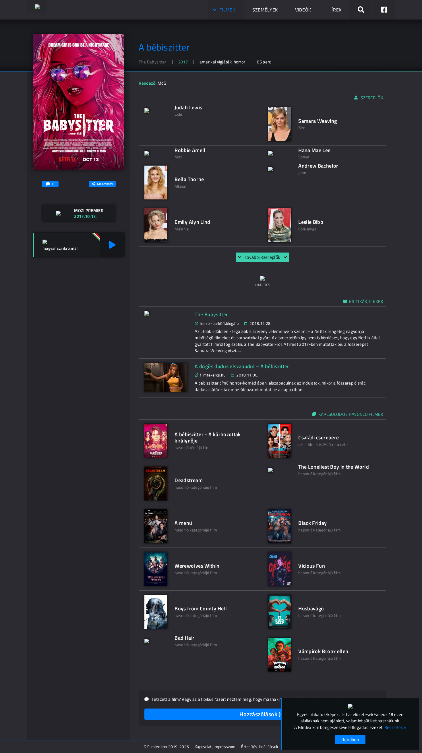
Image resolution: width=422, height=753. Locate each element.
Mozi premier (88, 210)
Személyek (265, 9)
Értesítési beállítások (259, 747)
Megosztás (105, 184)
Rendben (350, 739)
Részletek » (395, 727)
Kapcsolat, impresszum (215, 747)
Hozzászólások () (262, 714)
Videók (303, 9)
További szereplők (262, 257)
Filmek (227, 9)
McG (162, 83)
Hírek (335, 9)
